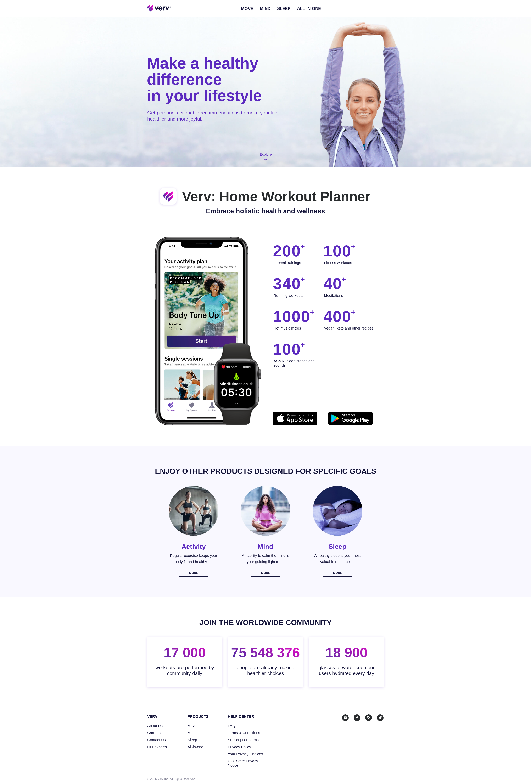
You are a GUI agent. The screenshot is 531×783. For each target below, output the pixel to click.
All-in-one (195, 747)
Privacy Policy (239, 747)
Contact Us (156, 740)
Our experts (157, 747)
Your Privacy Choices (245, 754)
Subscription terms (243, 740)
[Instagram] (369, 718)
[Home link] (159, 7)
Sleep (283, 8)
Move (247, 8)
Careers (154, 733)
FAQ (231, 726)
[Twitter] (380, 718)
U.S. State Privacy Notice (243, 763)
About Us (155, 726)
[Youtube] (345, 718)
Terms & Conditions (244, 733)
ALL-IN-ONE (309, 8)
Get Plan (500, 8)
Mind (265, 8)
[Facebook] (357, 718)
